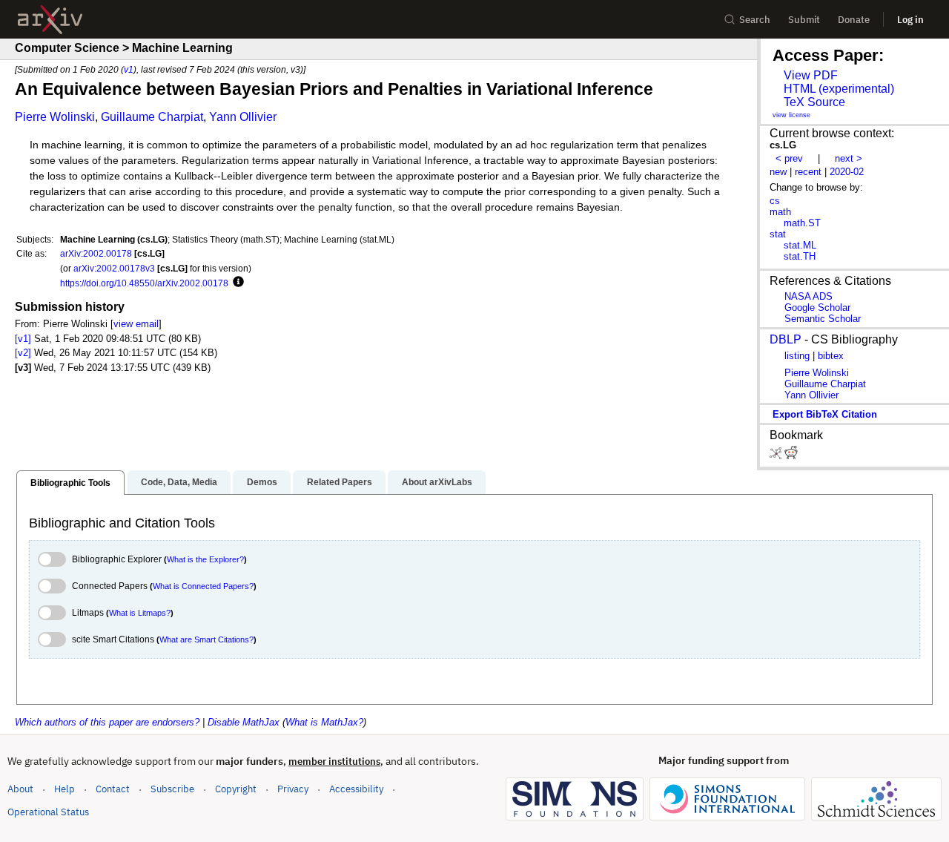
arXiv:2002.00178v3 (114, 268)
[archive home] (50, 19)
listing (797, 355)
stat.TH (800, 256)
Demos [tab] (262, 482)
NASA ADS (808, 296)
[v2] (23, 352)
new (778, 171)
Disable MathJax (244, 722)
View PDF (811, 75)
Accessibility (356, 789)
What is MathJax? (324, 722)
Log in (910, 19)
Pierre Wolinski (55, 117)
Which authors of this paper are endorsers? (107, 722)
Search (754, 19)
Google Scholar (817, 307)
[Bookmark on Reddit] (791, 455)
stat (778, 234)
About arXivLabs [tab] (437, 482)
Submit (804, 19)
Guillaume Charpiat (152, 117)
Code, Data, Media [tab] (179, 482)
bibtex (831, 355)
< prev (789, 158)
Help (64, 789)
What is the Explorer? (205, 559)
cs (775, 200)
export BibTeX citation (825, 414)
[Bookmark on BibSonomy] (777, 455)
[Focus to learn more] (236, 282)
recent (808, 171)
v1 (128, 69)
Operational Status (48, 811)
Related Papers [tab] (339, 482)
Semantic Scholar (822, 318)
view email (136, 323)
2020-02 (847, 171)
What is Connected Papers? (203, 586)
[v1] (23, 338)
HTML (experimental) (839, 88)
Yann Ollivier (243, 117)
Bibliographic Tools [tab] (70, 483)
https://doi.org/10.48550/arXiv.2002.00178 (144, 283)
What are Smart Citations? (206, 639)
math (780, 211)
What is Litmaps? (140, 612)
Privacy (292, 789)
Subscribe (172, 789)
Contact (113, 789)
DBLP (785, 339)
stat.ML (800, 245)
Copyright (236, 789)
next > (848, 158)
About (20, 789)
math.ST (802, 222)
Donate (854, 19)
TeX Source (814, 102)
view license (791, 115)
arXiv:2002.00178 (96, 253)
